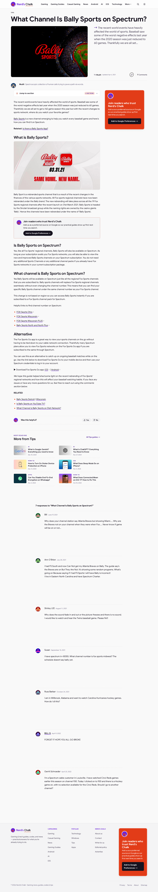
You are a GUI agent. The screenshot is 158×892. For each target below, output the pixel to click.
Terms (129, 885)
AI (102, 4)
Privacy (122, 885)
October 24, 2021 (63, 692)
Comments (142, 75)
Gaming (44, 4)
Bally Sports (19, 118)
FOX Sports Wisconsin (27, 316)
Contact (98, 838)
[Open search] (138, 4)
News (85, 4)
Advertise (99, 852)
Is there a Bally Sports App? (35, 128)
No (97, 420)
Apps (73, 847)
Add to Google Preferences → (38, 233)
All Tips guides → (93, 437)
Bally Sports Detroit (26, 399)
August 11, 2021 (61, 608)
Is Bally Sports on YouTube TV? (31, 403)
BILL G (47, 733)
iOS (107, 4)
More (127, 4)
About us (98, 833)
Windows (75, 838)
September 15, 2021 (58, 650)
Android (94, 4)
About (136, 885)
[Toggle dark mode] (144, 4)
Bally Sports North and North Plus (32, 325)
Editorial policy (101, 847)
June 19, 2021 (53, 515)
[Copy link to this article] (131, 74)
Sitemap (144, 885)
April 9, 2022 (56, 733)
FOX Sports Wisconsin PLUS (30, 321)
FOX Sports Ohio (24, 312)
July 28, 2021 (61, 560)
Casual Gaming (73, 4)
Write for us (99, 843)
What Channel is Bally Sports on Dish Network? (39, 408)
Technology (117, 4)
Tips (12, 12)
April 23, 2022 (66, 772)
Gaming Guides (57, 4)
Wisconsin (41, 399)
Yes (87, 420)
